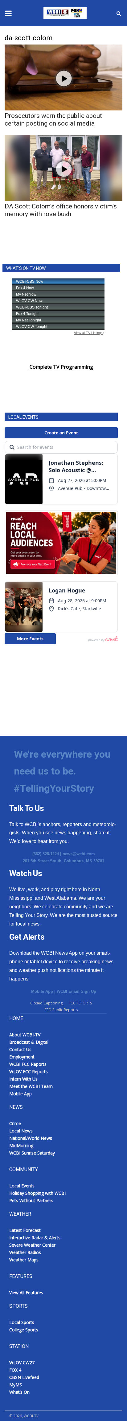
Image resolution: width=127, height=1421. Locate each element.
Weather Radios (25, 1252)
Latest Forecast (25, 1230)
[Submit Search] (118, 13)
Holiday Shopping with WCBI (37, 1193)
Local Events (22, 1186)
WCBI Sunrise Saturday (32, 1153)
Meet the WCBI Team (31, 1086)
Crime (15, 1123)
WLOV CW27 (22, 1362)
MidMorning (21, 1145)
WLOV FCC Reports (28, 1071)
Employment (22, 1057)
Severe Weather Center (32, 1245)
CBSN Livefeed (24, 1377)
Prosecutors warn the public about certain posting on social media (53, 119)
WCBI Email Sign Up (76, 991)
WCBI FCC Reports (28, 1064)
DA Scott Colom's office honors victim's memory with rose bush (61, 210)
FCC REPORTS (80, 1003)
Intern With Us (23, 1079)
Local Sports (21, 1322)
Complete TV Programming (61, 366)
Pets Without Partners (31, 1200)
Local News (21, 1131)
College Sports (23, 1330)
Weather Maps (24, 1260)
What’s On (19, 1392)
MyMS (15, 1385)
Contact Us (20, 1049)
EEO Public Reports (61, 1009)
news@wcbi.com (79, 854)
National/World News (30, 1138)
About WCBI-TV (24, 1035)
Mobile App (42, 991)
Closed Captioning (46, 1003)
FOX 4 (15, 1370)
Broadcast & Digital (28, 1042)
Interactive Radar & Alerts (34, 1237)
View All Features (26, 1292)
